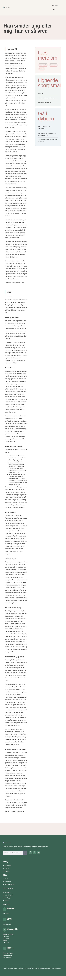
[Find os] (4, 948)
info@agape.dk (7, 924)
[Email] (4, 919)
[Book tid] (4, 909)
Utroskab (41, 68)
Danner (22, 647)
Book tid (10, 908)
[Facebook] (30, 852)
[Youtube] (38, 852)
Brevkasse (55, 5)
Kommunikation (43, 65)
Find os (10, 948)
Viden (53, 9)
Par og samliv (53, 65)
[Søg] (25, 853)
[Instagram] (34, 852)
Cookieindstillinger (56, 968)
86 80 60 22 (6, 913)
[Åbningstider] (4, 930)
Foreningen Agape (8, 953)
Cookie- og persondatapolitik (42, 968)
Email (9, 919)
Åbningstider (12, 929)
